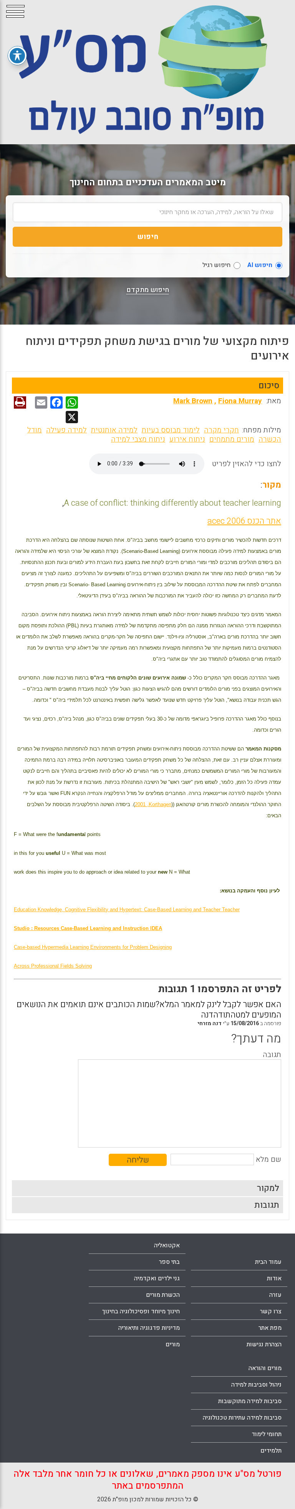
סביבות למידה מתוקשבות (250, 1401)
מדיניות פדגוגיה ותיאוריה (149, 1328)
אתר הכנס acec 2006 (244, 521)
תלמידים (271, 1450)
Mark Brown (192, 401)
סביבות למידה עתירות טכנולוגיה (242, 1417)
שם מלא (268, 1159)
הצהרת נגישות (264, 1344)
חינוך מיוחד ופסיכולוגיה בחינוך (141, 1311)
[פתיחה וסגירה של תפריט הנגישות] (17, 55)
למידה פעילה (66, 430)
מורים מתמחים (231, 439)
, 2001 (153, 804)
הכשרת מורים (163, 1295)
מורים (173, 1344)
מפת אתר (270, 1328)
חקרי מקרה (221, 430)
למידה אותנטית (114, 430)
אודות (274, 1278)
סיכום (269, 385)
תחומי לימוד (267, 1434)
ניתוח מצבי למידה (138, 439)
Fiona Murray (240, 401)
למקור (268, 1188)
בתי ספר (169, 1262)
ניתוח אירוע (187, 439)
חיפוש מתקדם (147, 290)
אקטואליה (167, 1245)
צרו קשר (271, 1311)
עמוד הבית (268, 1262)
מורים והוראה (265, 1368)
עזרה (275, 1295)
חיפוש (147, 236)
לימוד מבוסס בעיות (171, 430)
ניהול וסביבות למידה (256, 1384)
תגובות (266, 1205)
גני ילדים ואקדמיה (157, 1278)
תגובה (272, 1054)
